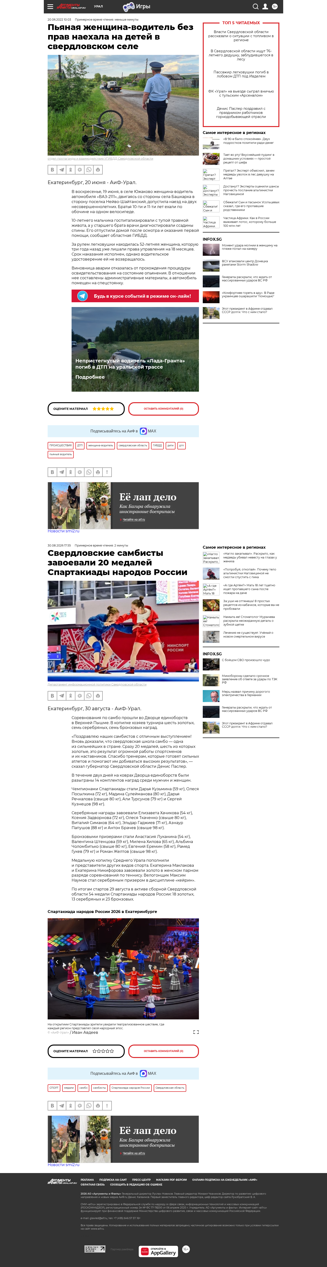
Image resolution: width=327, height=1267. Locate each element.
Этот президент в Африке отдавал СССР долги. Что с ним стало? (247, 310)
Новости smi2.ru (63, 531)
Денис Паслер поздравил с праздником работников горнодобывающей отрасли (241, 113)
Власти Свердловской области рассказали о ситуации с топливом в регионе (241, 36)
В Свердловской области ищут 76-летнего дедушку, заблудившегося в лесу (241, 55)
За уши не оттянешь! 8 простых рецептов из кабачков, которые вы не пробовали (251, 604)
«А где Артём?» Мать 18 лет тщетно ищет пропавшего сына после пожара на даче (249, 589)
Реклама (87, 1179)
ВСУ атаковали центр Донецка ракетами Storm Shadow (245, 263)
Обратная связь (93, 1184)
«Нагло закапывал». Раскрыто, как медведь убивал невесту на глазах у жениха (250, 557)
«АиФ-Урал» (60, 1032)
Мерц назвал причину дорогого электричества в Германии (246, 693)
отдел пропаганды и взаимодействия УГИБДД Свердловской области (100, 158)
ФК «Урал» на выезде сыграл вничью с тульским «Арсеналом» (241, 93)
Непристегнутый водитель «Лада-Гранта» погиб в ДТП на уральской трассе (130, 364)
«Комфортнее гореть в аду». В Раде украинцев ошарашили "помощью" (248, 294)
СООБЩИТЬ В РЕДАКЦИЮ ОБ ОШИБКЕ (136, 1184)
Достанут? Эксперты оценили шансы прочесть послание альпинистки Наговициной (251, 190)
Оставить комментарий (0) (163, 408)
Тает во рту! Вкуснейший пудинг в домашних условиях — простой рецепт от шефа (248, 158)
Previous (57, 961)
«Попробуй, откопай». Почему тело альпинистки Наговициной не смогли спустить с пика (249, 573)
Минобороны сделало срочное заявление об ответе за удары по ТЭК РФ (249, 679)
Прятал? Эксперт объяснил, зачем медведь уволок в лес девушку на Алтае (248, 174)
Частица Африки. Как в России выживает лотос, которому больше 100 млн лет (249, 221)
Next (189, 961)
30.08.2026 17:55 (59, 545)
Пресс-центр (141, 1179)
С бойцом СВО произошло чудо (246, 660)
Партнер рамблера (122, 1249)
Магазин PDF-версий (171, 1179)
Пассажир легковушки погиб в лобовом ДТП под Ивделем (241, 74)
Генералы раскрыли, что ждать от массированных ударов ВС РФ (247, 278)
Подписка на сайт (113, 1179)
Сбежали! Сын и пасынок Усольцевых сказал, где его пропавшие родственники (251, 206)
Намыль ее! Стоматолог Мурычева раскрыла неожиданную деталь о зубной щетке (249, 620)
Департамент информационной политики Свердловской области (97, 684)
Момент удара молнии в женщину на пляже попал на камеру (249, 247)
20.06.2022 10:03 (59, 19)
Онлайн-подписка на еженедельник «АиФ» (224, 1179)
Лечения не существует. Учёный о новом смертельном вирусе (248, 634)
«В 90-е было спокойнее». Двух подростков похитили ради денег (248, 141)
